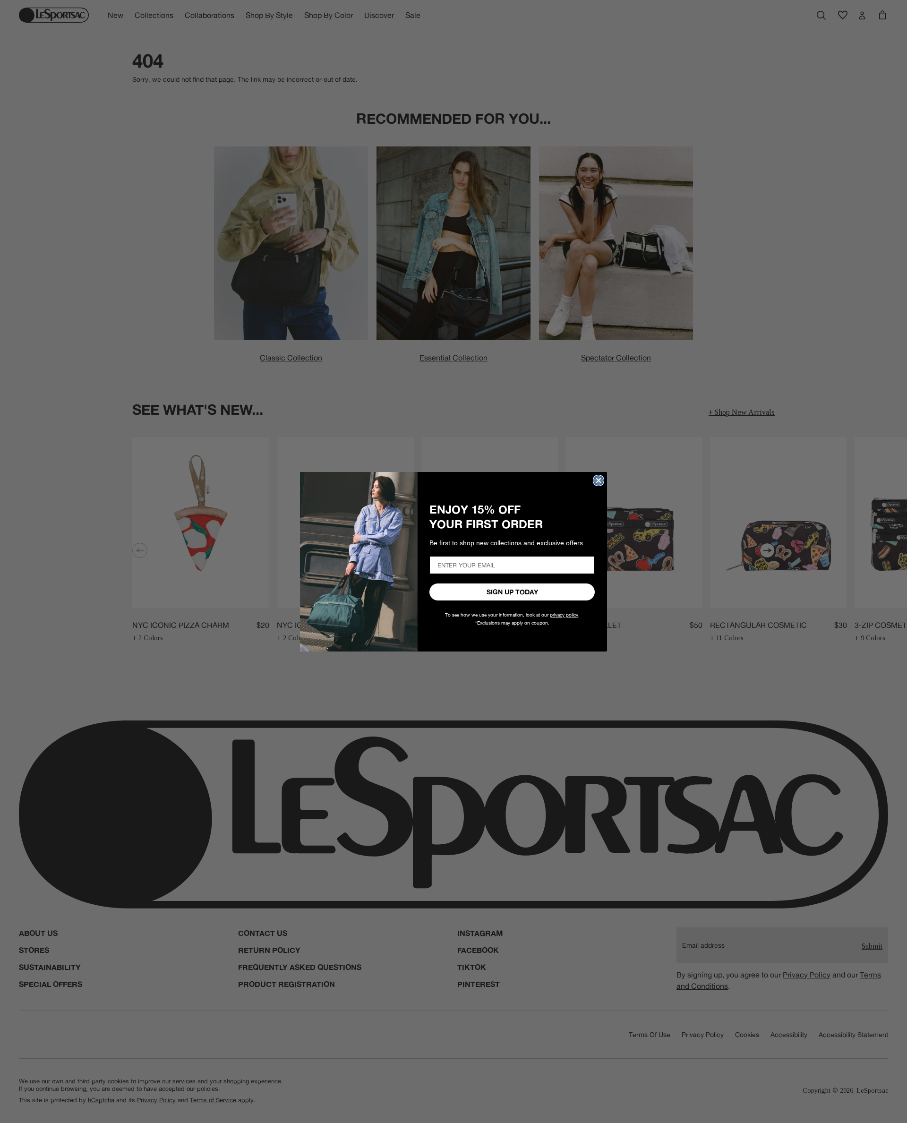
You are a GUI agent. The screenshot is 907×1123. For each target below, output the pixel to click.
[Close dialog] (598, 480)
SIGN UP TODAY (512, 592)
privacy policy (564, 615)
